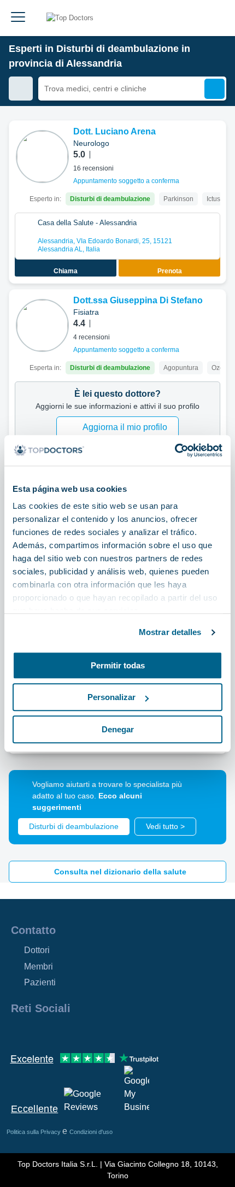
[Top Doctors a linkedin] (58, 1032)
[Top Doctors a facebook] (18, 1032)
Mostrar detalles (170, 632)
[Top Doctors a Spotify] (137, 1032)
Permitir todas (118, 665)
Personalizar (111, 697)
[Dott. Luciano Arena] (42, 156)
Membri (38, 966)
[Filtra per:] (21, 89)
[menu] (18, 18)
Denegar (118, 729)
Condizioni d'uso (91, 1132)
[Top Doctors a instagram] (38, 1032)
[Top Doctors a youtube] (97, 1032)
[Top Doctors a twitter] (77, 1032)
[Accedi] (214, 18)
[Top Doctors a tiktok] (117, 1032)
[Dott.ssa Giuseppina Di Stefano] (42, 325)
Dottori (37, 950)
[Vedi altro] (214, 144)
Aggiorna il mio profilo (125, 427)
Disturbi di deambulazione (74, 826)
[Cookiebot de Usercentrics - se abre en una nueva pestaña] (174, 450)
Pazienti (40, 982)
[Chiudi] (205, 791)
